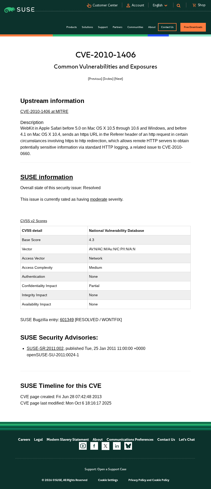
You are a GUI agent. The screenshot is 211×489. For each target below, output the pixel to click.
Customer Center (105, 5)
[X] (105, 446)
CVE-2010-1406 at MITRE (44, 111)
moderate (98, 199)
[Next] (118, 79)
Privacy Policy (137, 480)
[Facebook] (94, 446)
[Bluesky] (128, 446)
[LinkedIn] (117, 446)
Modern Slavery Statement (68, 439)
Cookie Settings (108, 480)
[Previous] (95, 79)
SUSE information (46, 177)
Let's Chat (187, 439)
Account (138, 5)
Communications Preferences (130, 439)
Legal (38, 439)
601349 (67, 320)
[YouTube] (83, 446)
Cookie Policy (160, 480)
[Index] (108, 79)
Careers (24, 439)
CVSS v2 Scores (33, 221)
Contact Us (167, 27)
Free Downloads (193, 27)
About (98, 439)
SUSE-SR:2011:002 (45, 348)
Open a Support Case (111, 469)
